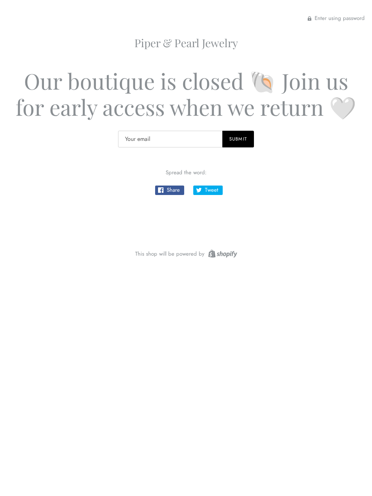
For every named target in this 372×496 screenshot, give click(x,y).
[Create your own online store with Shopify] (221, 253)
